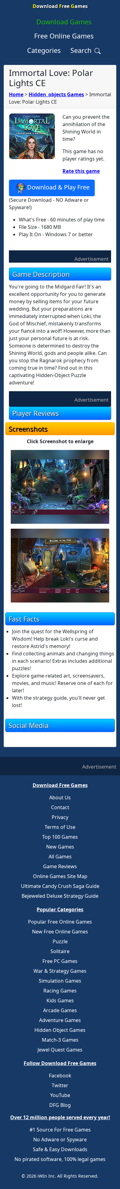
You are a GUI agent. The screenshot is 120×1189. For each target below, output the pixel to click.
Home (16, 94)
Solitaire (60, 951)
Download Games (63, 21)
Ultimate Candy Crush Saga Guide (60, 886)
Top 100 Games (60, 836)
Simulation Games (60, 980)
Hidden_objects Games (56, 94)
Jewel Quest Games (60, 1049)
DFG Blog (60, 1105)
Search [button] (81, 50)
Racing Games (60, 990)
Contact (60, 807)
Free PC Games (60, 961)
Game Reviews (60, 866)
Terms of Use (60, 827)
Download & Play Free (58, 187)
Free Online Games (64, 35)
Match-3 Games (60, 1039)
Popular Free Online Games (60, 921)
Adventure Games (60, 1020)
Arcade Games (60, 1010)
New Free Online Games (60, 931)
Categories (44, 50)
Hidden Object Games (60, 1030)
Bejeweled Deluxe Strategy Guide (60, 896)
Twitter (60, 1085)
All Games (60, 856)
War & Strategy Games (60, 971)
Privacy (60, 817)
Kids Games (60, 1000)
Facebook (60, 1075)
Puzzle (60, 941)
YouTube (60, 1095)
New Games (60, 846)
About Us (60, 797)
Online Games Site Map (60, 876)
